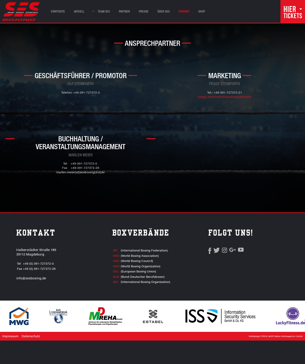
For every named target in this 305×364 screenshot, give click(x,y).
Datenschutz (31, 336)
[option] (58, 316)
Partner (124, 11)
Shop (201, 11)
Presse (143, 11)
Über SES (163, 11)
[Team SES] (92, 10)
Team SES (104, 11)
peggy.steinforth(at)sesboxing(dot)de (224, 96)
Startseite (58, 11)
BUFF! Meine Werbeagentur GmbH (285, 336)
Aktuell (79, 11)
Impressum (10, 336)
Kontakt (184, 11)
